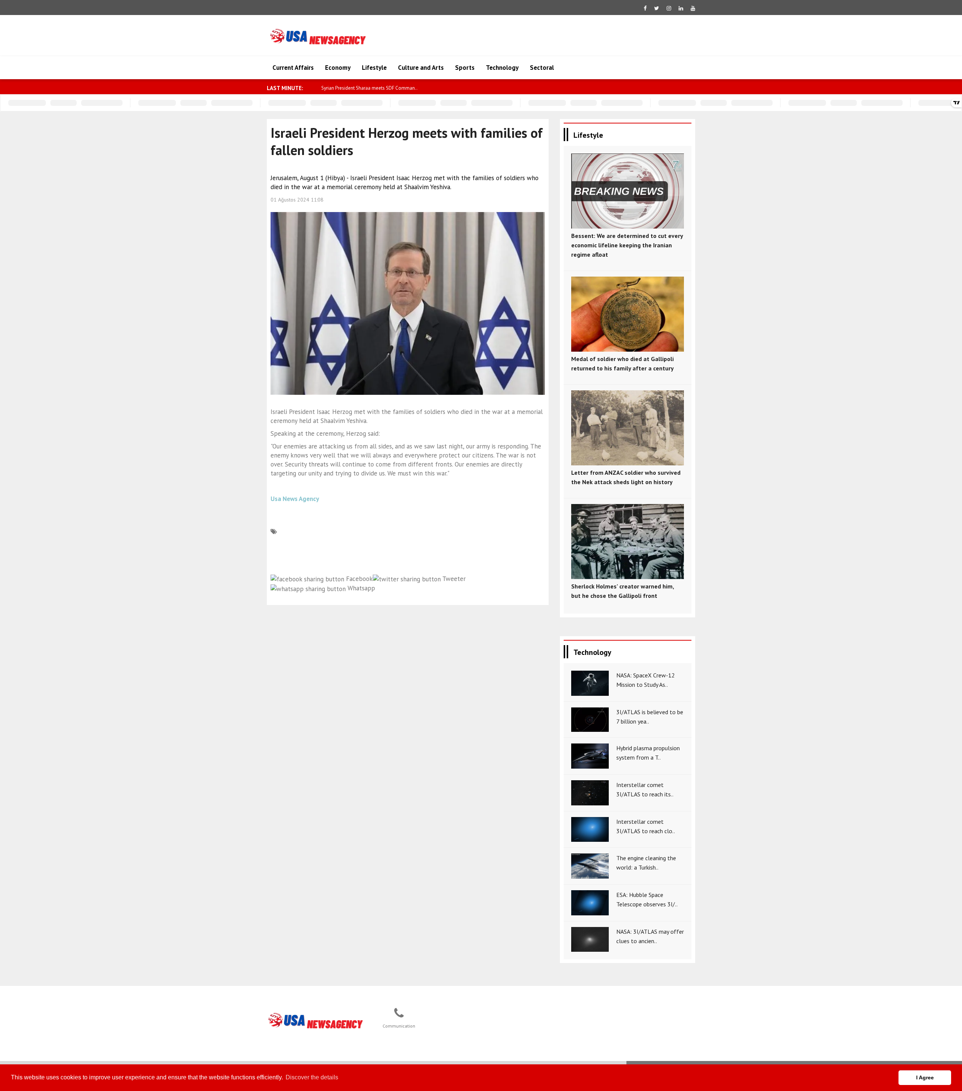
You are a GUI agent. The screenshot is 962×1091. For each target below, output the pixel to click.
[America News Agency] (316, 1021)
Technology (502, 67)
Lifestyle (374, 67)
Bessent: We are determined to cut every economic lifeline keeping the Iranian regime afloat (627, 245)
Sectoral (542, 67)
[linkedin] (681, 8)
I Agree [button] (925, 1077)
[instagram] (669, 8)
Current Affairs (293, 67)
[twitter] (656, 8)
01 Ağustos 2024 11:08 (297, 199)
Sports (465, 67)
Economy (338, 67)
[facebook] (645, 8)
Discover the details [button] (312, 1077)
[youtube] (693, 8)
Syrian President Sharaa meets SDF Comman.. (369, 88)
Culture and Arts (421, 67)
